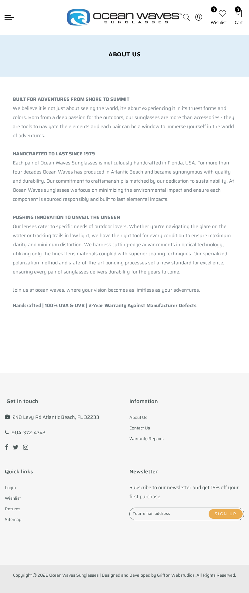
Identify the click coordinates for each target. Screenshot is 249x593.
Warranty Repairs (146, 438)
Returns (12, 508)
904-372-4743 (29, 432)
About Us (138, 417)
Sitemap (13, 519)
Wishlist (13, 498)
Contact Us (139, 428)
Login (10, 487)
